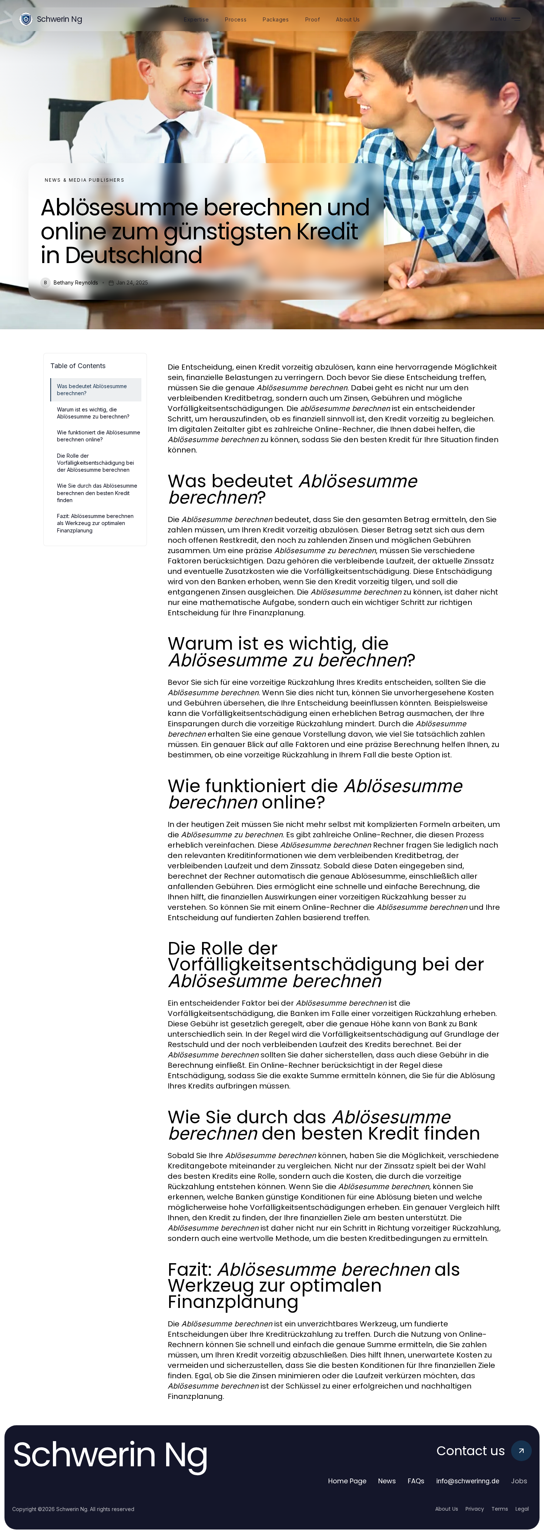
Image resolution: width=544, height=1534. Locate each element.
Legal (522, 1509)
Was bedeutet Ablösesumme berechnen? (92, 389)
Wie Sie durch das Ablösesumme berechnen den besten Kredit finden (97, 492)
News (387, 1481)
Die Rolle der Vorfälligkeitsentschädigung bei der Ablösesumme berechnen (95, 463)
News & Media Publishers (85, 180)
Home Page (347, 1481)
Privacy (475, 1509)
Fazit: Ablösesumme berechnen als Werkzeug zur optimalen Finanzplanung (95, 523)
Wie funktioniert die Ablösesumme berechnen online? (98, 436)
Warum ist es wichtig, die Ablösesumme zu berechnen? (93, 413)
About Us (446, 1509)
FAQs (416, 1481)
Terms (499, 1509)
